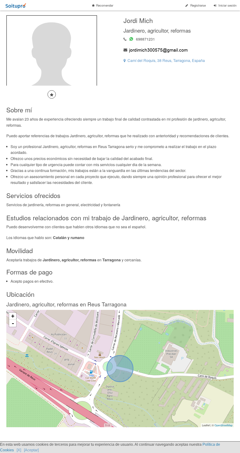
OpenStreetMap (223, 425)
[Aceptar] (31, 450)
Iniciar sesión (227, 5)
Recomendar (104, 5)
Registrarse (198, 5)
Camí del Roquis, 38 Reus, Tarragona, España (166, 60)
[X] (19, 450)
